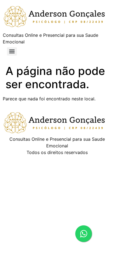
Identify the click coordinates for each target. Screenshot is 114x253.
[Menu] (12, 51)
